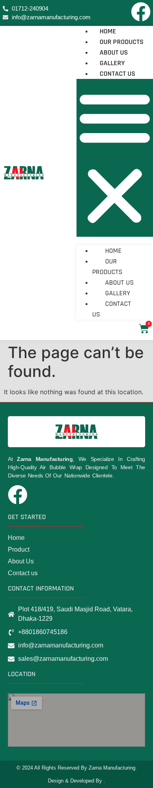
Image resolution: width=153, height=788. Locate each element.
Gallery (112, 63)
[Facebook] (141, 12)
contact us (117, 73)
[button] (114, 158)
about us (114, 52)
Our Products (122, 41)
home (108, 31)
